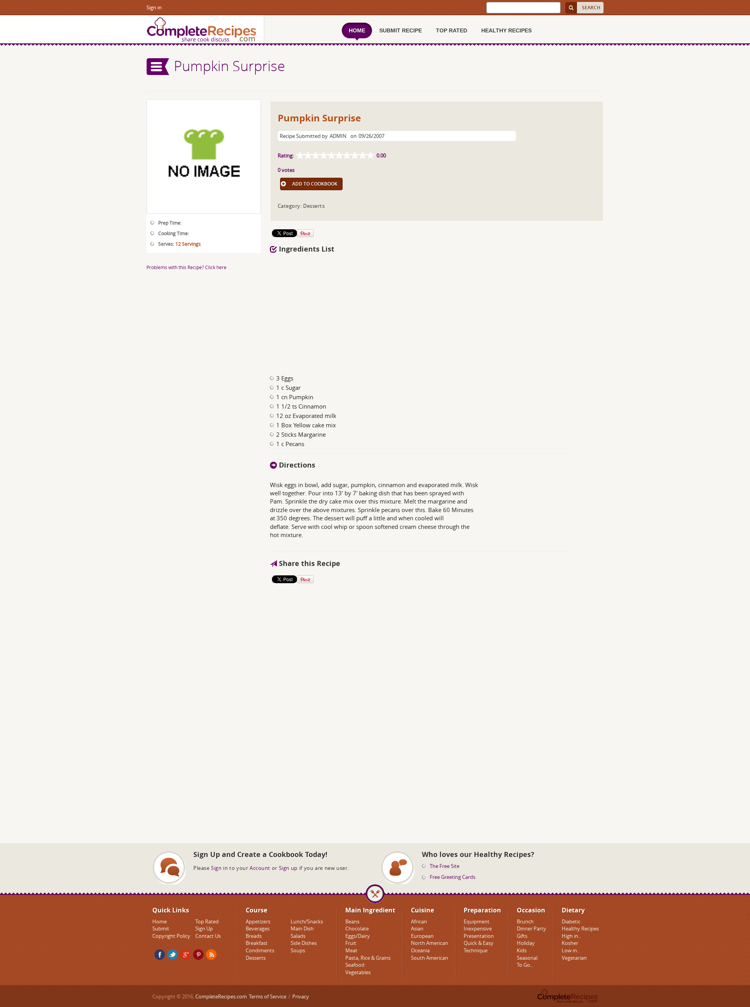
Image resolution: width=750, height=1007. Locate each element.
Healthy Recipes (580, 928)
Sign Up (204, 928)
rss (211, 954)
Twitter (172, 954)
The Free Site (444, 866)
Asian (417, 928)
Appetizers (258, 921)
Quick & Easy (478, 942)
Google (185, 954)
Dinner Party (531, 928)
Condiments (260, 950)
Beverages (258, 928)
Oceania (420, 950)
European (422, 935)
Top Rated (207, 921)
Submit (160, 928)
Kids (522, 950)
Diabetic (571, 921)
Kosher (570, 942)
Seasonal (527, 957)
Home (159, 921)
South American (429, 957)
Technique (476, 950)
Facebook (159, 954)
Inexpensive (478, 928)
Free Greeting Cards (452, 876)
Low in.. (570, 950)
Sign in (154, 7)
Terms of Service (267, 996)
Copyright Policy (171, 935)
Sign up (288, 867)
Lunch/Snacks (307, 921)
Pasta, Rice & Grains (368, 957)
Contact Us (208, 935)
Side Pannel (158, 66)
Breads (254, 935)
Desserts (256, 957)
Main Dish (302, 928)
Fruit (350, 942)
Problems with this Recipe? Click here (186, 267)
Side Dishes (304, 942)
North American (429, 942)
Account (260, 867)
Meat (351, 950)
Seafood (354, 964)
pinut (198, 954)
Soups (298, 950)
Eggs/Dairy (357, 935)
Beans (352, 921)
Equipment (476, 921)
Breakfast (257, 942)
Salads (298, 935)
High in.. (571, 935)
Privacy (300, 996)
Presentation (479, 935)
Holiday (526, 942)
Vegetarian (574, 957)
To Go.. (524, 964)
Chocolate (357, 928)
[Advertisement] (203, 558)
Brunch (525, 921)
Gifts (522, 935)
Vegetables (358, 972)
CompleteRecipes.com (221, 996)
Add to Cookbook (315, 183)
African (419, 921)
